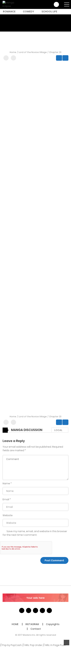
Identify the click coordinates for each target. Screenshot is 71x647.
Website (8, 515)
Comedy (28, 11)
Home (13, 52)
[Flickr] (42, 610)
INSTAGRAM (32, 624)
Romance (9, 11)
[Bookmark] (6, 58)
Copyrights (52, 624)
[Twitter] (28, 610)
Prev (59, 58)
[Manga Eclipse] (12, 4)
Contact (36, 629)
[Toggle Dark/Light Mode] (13, 58)
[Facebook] (21, 610)
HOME (15, 624)
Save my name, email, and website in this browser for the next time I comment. (35, 533)
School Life (49, 11)
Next (65, 58)
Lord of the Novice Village (33, 52)
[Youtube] (35, 610)
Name (6, 483)
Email (6, 499)
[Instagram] (49, 610)
